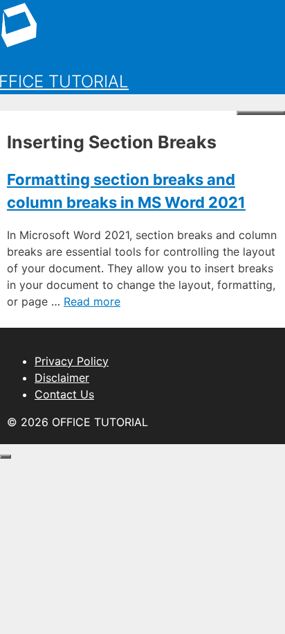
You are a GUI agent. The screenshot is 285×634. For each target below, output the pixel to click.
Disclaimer (62, 378)
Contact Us (64, 394)
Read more (92, 301)
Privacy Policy (72, 361)
